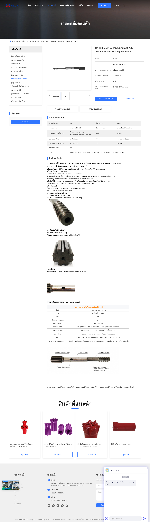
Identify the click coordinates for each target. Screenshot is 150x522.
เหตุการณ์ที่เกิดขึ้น (67, 5)
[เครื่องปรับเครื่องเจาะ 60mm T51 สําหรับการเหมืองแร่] (58, 427)
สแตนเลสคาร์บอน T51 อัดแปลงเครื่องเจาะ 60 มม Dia (22, 445)
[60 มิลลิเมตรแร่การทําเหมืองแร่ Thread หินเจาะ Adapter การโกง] (91, 427)
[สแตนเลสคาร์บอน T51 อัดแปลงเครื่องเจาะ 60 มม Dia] (24, 427)
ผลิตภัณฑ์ (52, 5)
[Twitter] (53, 506)
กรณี (16, 500)
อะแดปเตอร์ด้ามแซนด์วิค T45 (63, 387)
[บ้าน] (12, 5)
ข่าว (16, 496)
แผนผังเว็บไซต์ (38, 519)
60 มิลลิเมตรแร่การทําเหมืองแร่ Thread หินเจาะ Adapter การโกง (89, 445)
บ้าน (29, 5)
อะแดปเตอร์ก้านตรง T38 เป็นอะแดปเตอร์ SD (117, 387)
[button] (13, 432)
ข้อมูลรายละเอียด (62, 109)
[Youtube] (62, 506)
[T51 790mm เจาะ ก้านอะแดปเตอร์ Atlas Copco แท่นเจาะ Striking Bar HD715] (69, 68)
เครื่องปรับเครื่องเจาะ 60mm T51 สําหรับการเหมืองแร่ (58, 445)
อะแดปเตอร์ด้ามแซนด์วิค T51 (87, 387)
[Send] (144, 518)
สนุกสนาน (105, 5)
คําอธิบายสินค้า (95, 109)
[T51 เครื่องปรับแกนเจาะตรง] (125, 427)
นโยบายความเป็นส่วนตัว (23, 519)
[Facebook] (57, 506)
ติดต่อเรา (90, 5)
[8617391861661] (66, 506)
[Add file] (106, 518)
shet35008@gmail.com (59, 500)
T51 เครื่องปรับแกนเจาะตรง (121, 444)
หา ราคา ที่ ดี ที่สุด (106, 99)
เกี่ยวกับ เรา (39, 5)
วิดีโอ (81, 5)
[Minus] (144, 470)
